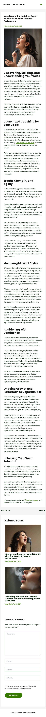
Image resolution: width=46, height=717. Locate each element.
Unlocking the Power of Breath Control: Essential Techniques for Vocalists (22, 598)
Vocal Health (9, 561)
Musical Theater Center (14, 4)
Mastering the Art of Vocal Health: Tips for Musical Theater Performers (23, 556)
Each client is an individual (25, 143)
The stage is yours (31, 500)
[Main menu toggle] (41, 4)
